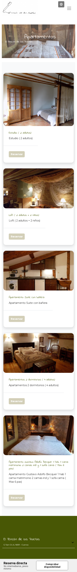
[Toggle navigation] (69, 8)
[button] (61, 4)
